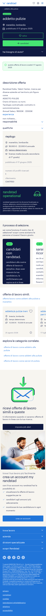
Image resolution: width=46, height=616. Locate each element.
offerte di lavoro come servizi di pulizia (22, 361)
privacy (6, 591)
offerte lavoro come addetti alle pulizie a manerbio (21, 300)
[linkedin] (4, 557)
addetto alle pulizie (11, 9)
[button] (23, 122)
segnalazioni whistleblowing (14, 603)
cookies (6, 599)
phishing (6, 607)
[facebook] (14, 557)
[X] (9, 557)
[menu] (42, 3)
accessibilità (8, 610)
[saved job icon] (30, 311)
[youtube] (18, 557)
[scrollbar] (23, 261)
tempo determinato (18, 150)
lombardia (21, 25)
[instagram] (23, 557)
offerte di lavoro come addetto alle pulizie (20, 348)
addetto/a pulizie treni (16, 311)
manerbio (10, 25)
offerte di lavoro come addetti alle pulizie (23, 355)
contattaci (7, 595)
